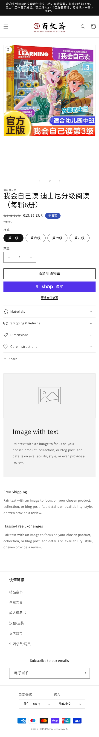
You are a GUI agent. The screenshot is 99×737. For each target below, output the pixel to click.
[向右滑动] (60, 181)
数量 (6, 248)
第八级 (79, 238)
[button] (6, 27)
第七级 (57, 238)
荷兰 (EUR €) (31, 704)
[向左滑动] (39, 181)
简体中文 (65, 704)
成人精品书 (17, 613)
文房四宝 (16, 634)
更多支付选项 (49, 297)
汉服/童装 (16, 623)
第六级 (35, 238)
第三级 (13, 238)
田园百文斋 (44, 729)
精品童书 (16, 592)
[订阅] (84, 673)
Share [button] (13, 359)
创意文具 (16, 602)
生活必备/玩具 (20, 644)
